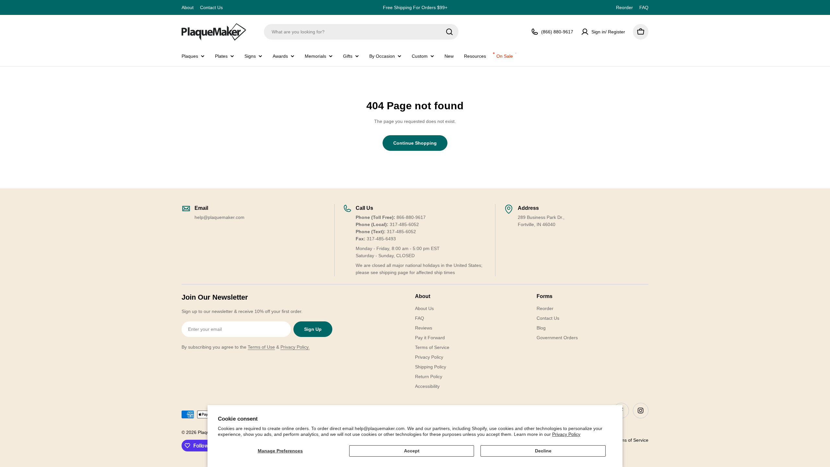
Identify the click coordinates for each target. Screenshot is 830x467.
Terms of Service (631, 440)
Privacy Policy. (295, 347)
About (188, 7)
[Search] (449, 32)
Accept (412, 450)
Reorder (624, 7)
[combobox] (361, 32)
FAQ (643, 7)
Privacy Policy (566, 434)
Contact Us (211, 7)
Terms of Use (261, 347)
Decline (543, 450)
